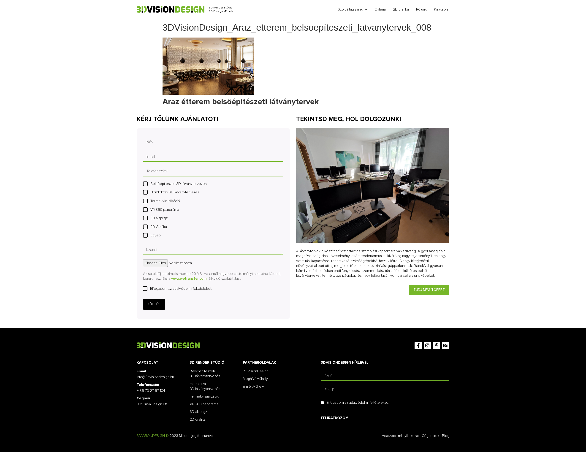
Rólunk (421, 9)
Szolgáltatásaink (350, 9)
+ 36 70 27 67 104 (151, 390)
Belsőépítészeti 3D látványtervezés (178, 183)
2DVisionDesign (255, 371)
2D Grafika (158, 227)
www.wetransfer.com (189, 278)
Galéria (380, 9)
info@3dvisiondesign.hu (155, 377)
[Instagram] (427, 345)
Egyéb (155, 235)
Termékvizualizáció (165, 201)
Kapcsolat (441, 9)
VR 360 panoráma (164, 209)
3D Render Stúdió (221, 7)
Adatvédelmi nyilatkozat (400, 435)
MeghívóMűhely (255, 378)
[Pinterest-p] (436, 345)
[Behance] (445, 345)
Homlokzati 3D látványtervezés (174, 192)
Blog (445, 435)
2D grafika (401, 9)
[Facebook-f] (418, 345)
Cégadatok (430, 435)
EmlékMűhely (253, 386)
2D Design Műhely (221, 11)
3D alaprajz (159, 218)
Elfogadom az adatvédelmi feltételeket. (181, 288)
